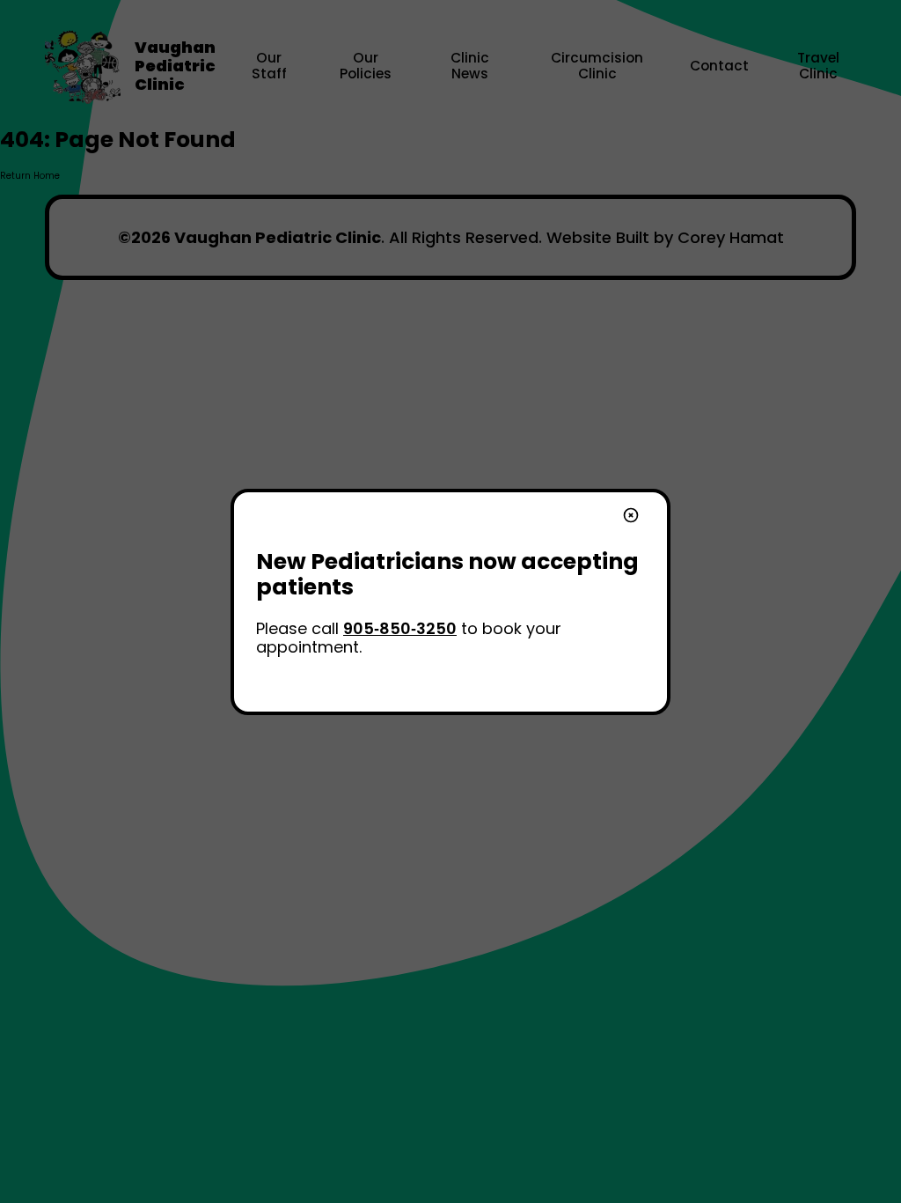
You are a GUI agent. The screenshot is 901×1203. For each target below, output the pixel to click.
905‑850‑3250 (400, 628)
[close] (631, 517)
